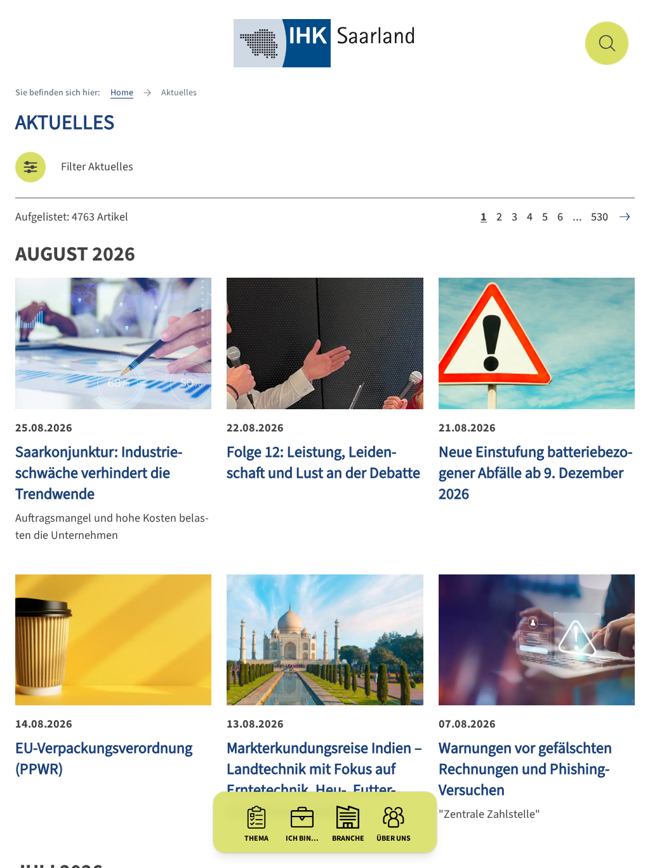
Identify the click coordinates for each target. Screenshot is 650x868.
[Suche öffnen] (607, 43)
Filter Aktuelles (97, 167)
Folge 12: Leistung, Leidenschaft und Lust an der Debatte (323, 462)
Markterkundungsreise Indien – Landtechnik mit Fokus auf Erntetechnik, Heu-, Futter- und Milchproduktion (324, 779)
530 (599, 217)
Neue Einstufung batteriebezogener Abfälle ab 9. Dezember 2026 (535, 473)
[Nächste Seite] (624, 217)
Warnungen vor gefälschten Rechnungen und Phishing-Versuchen (525, 769)
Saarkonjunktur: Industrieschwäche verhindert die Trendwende (98, 473)
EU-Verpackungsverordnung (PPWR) (103, 758)
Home (121, 92)
